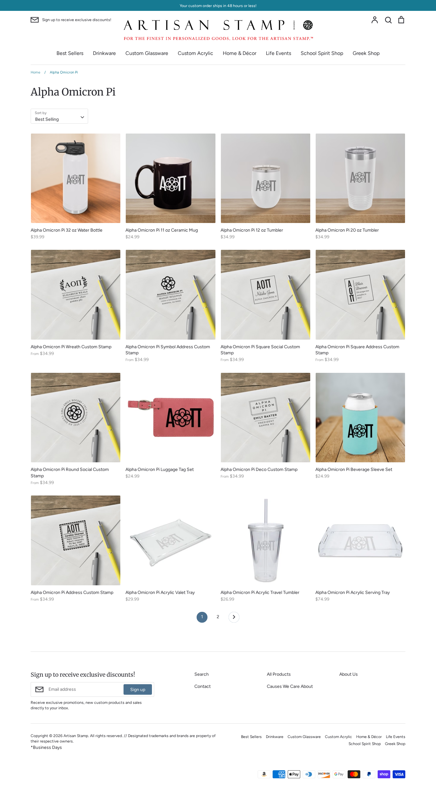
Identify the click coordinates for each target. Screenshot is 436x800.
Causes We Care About (290, 686)
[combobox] (59, 116)
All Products (279, 674)
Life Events (278, 53)
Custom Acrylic (195, 53)
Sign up (137, 689)
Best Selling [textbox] (47, 119)
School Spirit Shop (322, 53)
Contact (202, 686)
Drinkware (104, 53)
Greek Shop (366, 53)
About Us (348, 674)
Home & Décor (239, 53)
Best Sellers (69, 53)
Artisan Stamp (76, 735)
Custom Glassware (146, 53)
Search (201, 674)
